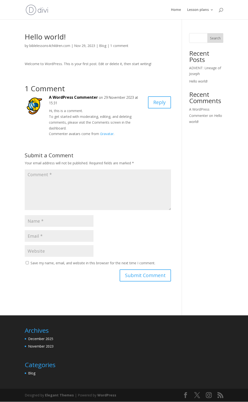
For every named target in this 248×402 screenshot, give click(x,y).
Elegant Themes (59, 395)
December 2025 (40, 338)
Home (176, 10)
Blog (102, 45)
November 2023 (41, 346)
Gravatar (107, 133)
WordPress (106, 395)
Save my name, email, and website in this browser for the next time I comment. (93, 263)
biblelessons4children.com (49, 45)
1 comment (119, 45)
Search (215, 38)
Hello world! (198, 81)
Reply (159, 102)
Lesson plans (198, 10)
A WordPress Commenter (73, 97)
